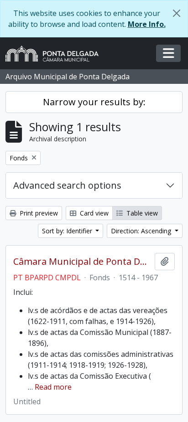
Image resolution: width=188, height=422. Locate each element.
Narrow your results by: (94, 102)
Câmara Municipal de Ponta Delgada (82, 261)
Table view (141, 213)
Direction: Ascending (142, 230)
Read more (53, 387)
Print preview (38, 213)
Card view (93, 213)
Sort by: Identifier (68, 230)
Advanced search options (67, 185)
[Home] (55, 53)
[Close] (177, 13)
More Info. (147, 24)
